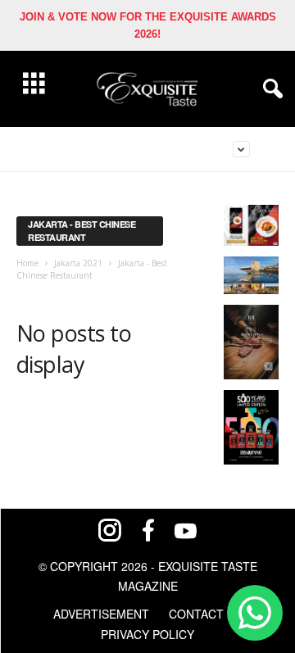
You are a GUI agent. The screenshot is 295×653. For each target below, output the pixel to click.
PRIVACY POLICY (147, 634)
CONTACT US (206, 613)
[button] (270, 89)
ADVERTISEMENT (101, 613)
